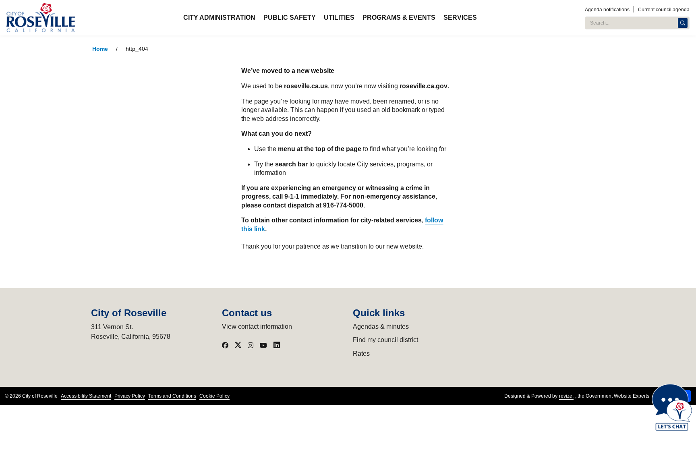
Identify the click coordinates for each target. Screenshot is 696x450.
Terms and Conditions (172, 396)
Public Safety (289, 17)
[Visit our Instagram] (250, 345)
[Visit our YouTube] (263, 345)
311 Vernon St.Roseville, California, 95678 (130, 332)
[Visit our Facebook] (225, 345)
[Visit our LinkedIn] (276, 345)
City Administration (219, 17)
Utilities (339, 17)
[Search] (683, 23)
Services (460, 17)
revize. (566, 396)
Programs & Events (398, 17)
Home (100, 49)
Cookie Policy (214, 396)
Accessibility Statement (86, 396)
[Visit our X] (238, 345)
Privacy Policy (129, 396)
